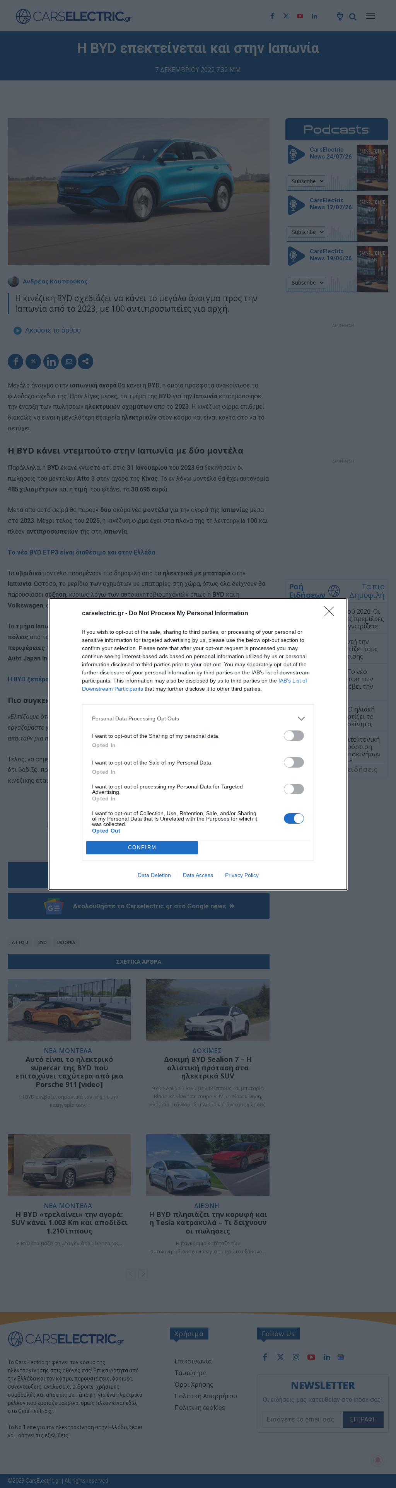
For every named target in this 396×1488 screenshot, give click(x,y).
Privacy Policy (242, 875)
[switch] (294, 735)
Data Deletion (154, 875)
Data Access (198, 875)
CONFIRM (142, 847)
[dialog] (198, 744)
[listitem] (198, 719)
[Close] (331, 613)
